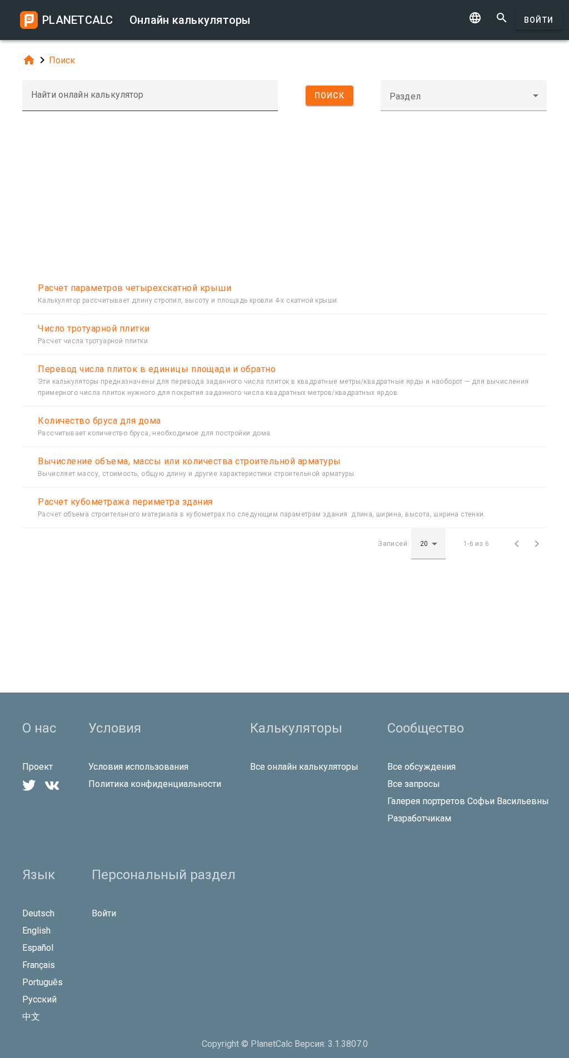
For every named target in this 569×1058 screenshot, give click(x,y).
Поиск (62, 60)
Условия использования (138, 766)
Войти (538, 20)
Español (37, 947)
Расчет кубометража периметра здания (125, 502)
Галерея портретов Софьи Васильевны (468, 801)
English (36, 930)
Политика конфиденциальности (154, 784)
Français (38, 965)
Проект (37, 766)
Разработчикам (419, 818)
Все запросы (413, 784)
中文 (31, 1016)
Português (42, 982)
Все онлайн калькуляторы (304, 766)
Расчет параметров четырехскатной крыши (134, 288)
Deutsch (38, 913)
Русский (39, 999)
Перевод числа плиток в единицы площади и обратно (157, 369)
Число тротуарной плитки (94, 328)
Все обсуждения (421, 766)
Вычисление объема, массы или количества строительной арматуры (189, 461)
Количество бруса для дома (99, 420)
